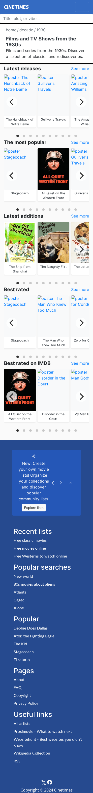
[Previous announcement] (52, 482)
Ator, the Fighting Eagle (34, 636)
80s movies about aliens (34, 584)
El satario (22, 660)
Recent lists (33, 531)
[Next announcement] (60, 482)
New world (23, 576)
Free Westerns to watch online (40, 556)
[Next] (81, 101)
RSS (17, 761)
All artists (22, 724)
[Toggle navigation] (82, 7)
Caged (19, 600)
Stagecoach (24, 652)
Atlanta (20, 592)
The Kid (20, 644)
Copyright (22, 696)
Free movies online (30, 548)
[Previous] (11, 101)
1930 (41, 29)
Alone (19, 608)
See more (80, 68)
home (11, 29)
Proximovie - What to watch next (43, 732)
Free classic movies (30, 540)
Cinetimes (16, 7)
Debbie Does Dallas (31, 628)
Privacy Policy (26, 703)
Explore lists (33, 507)
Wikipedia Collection (32, 753)
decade (26, 29)
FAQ (18, 688)
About (19, 680)
